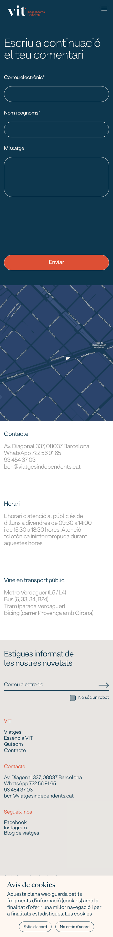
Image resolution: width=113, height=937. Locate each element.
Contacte (15, 751)
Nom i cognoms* (22, 113)
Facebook (15, 823)
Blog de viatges (21, 833)
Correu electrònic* (24, 77)
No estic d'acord (75, 927)
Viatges (13, 732)
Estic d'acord (35, 927)
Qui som (13, 745)
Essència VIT (18, 739)
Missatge (14, 148)
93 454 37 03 (19, 460)
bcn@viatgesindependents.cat (42, 467)
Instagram (15, 828)
